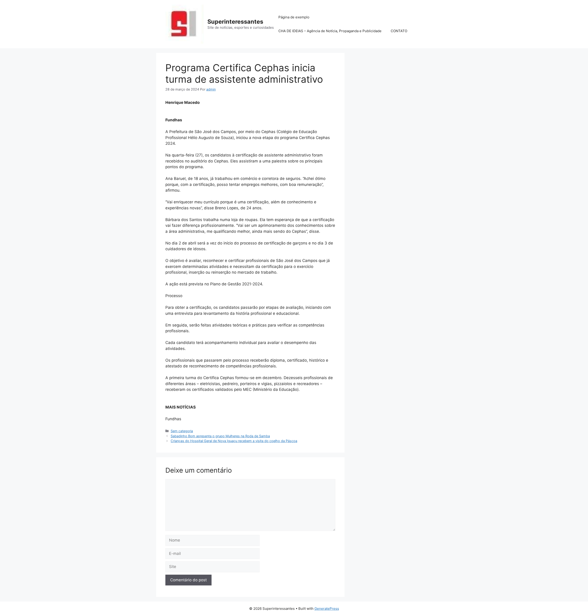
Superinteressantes (235, 21)
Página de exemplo (293, 17)
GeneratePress (326, 608)
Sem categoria (182, 431)
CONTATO (399, 31)
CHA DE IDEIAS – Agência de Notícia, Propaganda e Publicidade (330, 31)
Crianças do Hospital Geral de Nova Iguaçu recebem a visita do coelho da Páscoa (234, 441)
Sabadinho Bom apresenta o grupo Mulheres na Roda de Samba (220, 436)
